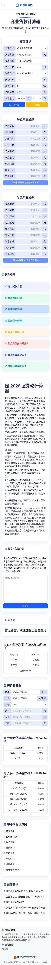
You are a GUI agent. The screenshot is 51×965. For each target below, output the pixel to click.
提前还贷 (10, 848)
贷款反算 (10, 853)
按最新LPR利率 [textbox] (24, 73)
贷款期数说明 (14, 298)
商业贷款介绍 (14, 286)
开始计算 (15, 105)
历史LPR (24, 670)
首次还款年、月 (15, 332)
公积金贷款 (11, 837)
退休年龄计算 (12, 869)
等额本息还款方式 (16, 355)
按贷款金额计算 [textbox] (24, 48)
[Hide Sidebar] (3, 5)
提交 (26, 606)
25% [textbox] (15, 704)
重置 (38, 105)
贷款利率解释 (14, 320)
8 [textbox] (33, 98)
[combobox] (31, 48)
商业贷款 (10, 831)
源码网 (5, 949)
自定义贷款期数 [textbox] (24, 61)
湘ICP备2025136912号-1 (27, 957)
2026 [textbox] (19, 98)
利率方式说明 (14, 309)
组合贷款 (10, 842)
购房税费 (10, 864)
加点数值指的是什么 (18, 343)
